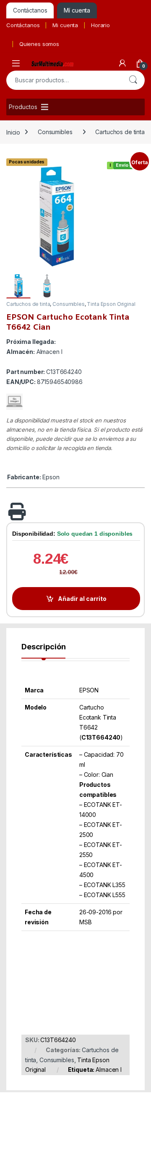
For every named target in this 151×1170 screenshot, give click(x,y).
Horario (100, 25)
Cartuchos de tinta (119, 131)
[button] (137, 165)
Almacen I (109, 1069)
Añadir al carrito (82, 598)
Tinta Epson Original (111, 304)
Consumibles (55, 131)
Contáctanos (22, 25)
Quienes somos (39, 44)
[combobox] (63, 80)
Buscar (133, 80)
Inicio (13, 131)
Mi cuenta (65, 25)
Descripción (43, 647)
